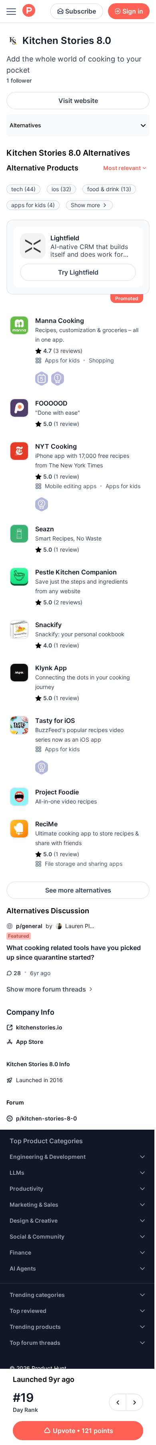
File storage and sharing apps (83, 863)
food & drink (109, 189)
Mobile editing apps (70, 486)
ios (61, 189)
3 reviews (67, 350)
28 (17, 973)
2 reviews (68, 602)
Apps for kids (62, 360)
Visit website (78, 101)
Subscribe (80, 11)
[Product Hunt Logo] (28, 11)
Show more (85, 205)
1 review (66, 423)
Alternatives (25, 125)
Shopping (101, 360)
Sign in (132, 11)
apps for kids (33, 205)
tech (23, 189)
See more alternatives (78, 890)
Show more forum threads (46, 989)
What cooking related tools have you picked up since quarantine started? (73, 952)
